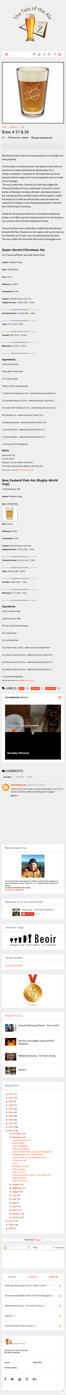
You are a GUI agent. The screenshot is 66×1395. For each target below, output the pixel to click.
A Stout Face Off (19, 1160)
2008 (11, 1228)
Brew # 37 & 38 (18, 1172)
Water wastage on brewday (23, 725)
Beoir (34, 883)
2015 (11, 1116)
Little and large (18, 1169)
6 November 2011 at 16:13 (36, 785)
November (17, 1137)
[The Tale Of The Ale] (33, 47)
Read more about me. (14, 890)
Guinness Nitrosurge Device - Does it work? (38, 1025)
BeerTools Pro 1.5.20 (25, 470)
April (14, 1206)
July (14, 1195)
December (17, 1134)
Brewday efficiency (18, 753)
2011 (11, 1131)
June (14, 1199)
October (16, 1184)
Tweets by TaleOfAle (13, 966)
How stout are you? (20, 1181)
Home (4, 127)
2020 (11, 1098)
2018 (11, 1105)
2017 (11, 1109)
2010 (11, 1221)
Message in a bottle (20, 1166)
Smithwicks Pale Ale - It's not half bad (27, 1155)
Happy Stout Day (19, 1178)
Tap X (14, 1163)
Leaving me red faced (21, 1140)
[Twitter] (34, 54)
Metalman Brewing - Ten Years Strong (36, 1056)
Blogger (38, 1240)
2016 (11, 1112)
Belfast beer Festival (20, 1149)
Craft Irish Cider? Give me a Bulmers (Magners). (32, 1152)
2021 (11, 1094)
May (14, 1203)
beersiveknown (18, 785)
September (17, 1188)
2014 (11, 1120)
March (15, 1210)
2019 (11, 1101)
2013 (11, 1123)
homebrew (13, 127)
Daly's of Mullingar (20, 1146)
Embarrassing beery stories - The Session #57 (31, 1175)
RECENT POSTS (13, 1016)
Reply (13, 796)
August (15, 1192)
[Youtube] (39, 54)
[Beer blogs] (33, 1007)
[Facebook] (55, 54)
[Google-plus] (50, 54)
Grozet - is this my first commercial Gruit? (29, 1158)
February (16, 1214)
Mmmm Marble (18, 1143)
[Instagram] (44, 54)
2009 (11, 1225)
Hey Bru (22, 1069)
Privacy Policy (10, 1368)
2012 (11, 1127)
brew (22, 127)
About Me (37, 1362)
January (16, 1217)
